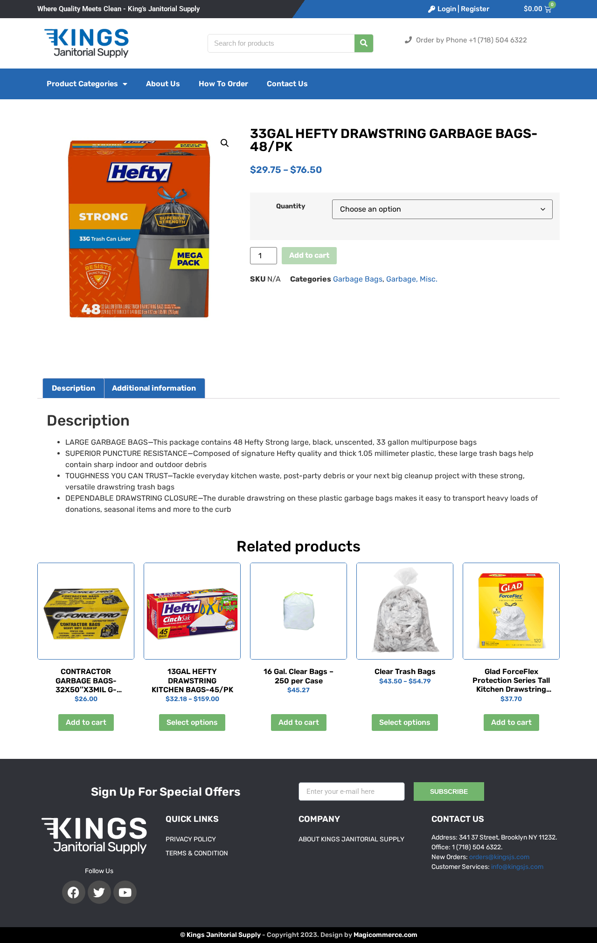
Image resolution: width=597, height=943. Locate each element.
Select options (192, 722)
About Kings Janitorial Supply (351, 839)
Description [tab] (73, 388)
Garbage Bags (357, 279)
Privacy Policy (191, 839)
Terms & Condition (197, 853)
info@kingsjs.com (517, 867)
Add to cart (309, 255)
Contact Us (287, 83)
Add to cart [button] (86, 722)
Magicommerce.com (385, 935)
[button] (224, 143)
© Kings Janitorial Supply (220, 935)
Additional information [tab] (154, 388)
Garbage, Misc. (411, 279)
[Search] (363, 43)
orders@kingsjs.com (499, 857)
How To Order (223, 83)
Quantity (290, 206)
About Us (163, 83)
